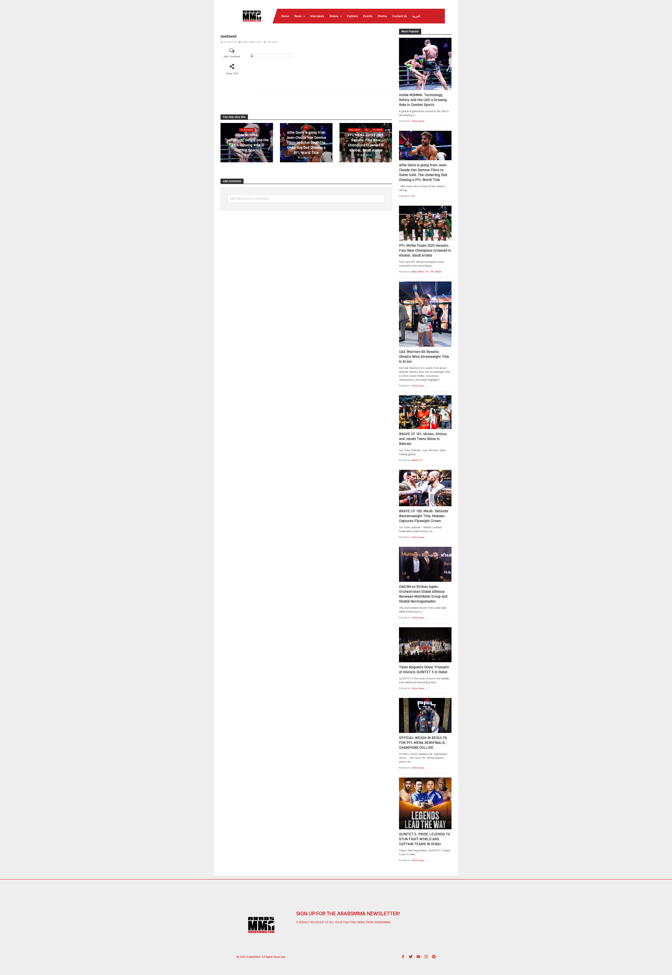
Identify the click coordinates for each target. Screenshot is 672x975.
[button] (300, 16)
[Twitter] (411, 957)
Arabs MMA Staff (251, 42)
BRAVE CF (417, 460)
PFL (306, 127)
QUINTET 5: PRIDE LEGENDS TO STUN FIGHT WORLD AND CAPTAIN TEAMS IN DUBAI (424, 839)
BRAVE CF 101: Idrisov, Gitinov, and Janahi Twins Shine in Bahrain (423, 439)
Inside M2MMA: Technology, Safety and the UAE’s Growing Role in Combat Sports (247, 143)
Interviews (317, 16)
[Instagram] (426, 957)
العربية (416, 16)
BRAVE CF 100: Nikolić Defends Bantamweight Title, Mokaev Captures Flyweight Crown (423, 516)
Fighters (352, 16)
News (298, 16)
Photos (382, 16)
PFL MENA (377, 129)
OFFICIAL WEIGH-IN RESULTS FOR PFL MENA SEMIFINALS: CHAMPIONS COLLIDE (423, 743)
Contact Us (399, 16)
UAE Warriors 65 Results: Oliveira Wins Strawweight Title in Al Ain (424, 356)
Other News (246, 129)
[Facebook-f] (403, 957)
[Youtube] (418, 957)
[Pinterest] (434, 957)
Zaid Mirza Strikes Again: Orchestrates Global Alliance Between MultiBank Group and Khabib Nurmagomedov (423, 594)
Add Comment (232, 56)
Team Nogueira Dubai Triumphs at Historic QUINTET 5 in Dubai (424, 669)
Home (285, 16)
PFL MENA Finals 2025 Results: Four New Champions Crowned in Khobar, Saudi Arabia (366, 143)
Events (367, 16)
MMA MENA (354, 129)
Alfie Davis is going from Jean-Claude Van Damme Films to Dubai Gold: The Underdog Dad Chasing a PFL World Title (306, 142)
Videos (333, 16)
